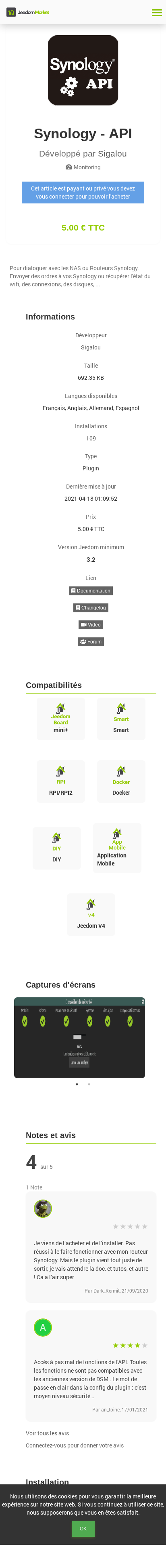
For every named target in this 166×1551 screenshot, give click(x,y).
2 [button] (89, 1084)
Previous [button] (4, 1038)
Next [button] (162, 1038)
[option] (83, 1037)
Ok (83, 1529)
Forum (94, 642)
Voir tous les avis (47, 1433)
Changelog (93, 608)
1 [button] (77, 1084)
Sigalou (112, 153)
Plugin (91, 468)
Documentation (93, 591)
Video (94, 625)
